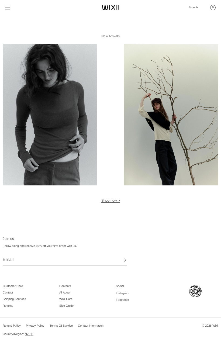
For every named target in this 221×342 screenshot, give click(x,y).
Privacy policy (35, 325)
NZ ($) (29, 334)
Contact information (90, 325)
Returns (8, 305)
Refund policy (12, 325)
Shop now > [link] (110, 200)
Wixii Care (65, 298)
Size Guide (66, 305)
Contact (8, 292)
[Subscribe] (120, 260)
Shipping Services (14, 298)
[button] (193, 7)
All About (64, 292)
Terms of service (61, 325)
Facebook (122, 299)
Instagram (122, 293)
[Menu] (11, 7)
